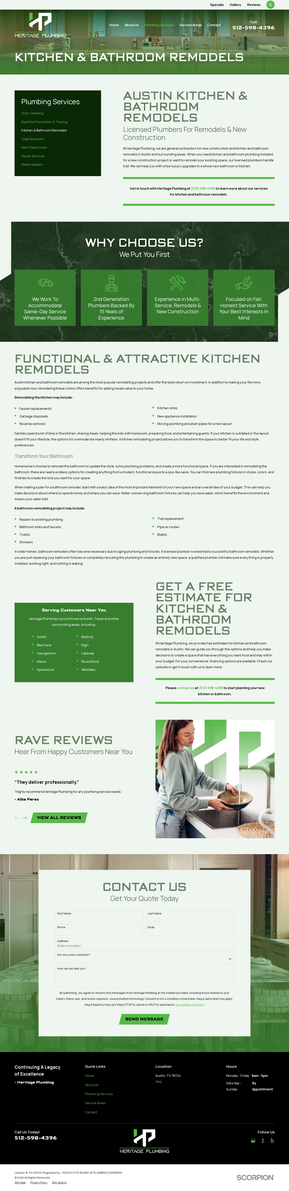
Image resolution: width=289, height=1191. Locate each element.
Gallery (235, 4)
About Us (92, 1085)
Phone (61, 927)
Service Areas (95, 1103)
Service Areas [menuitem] (190, 25)
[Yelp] (272, 1140)
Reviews (253, 4)
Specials (217, 4)
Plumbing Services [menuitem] (159, 25)
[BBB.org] (262, 1140)
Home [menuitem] (114, 25)
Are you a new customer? (73, 955)
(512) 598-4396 (203, 188)
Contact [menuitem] (214, 25)
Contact (91, 1112)
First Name (64, 913)
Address (62, 941)
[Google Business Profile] (253, 1140)
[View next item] (24, 818)
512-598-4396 (253, 27)
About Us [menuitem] (132, 25)
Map (159, 1081)
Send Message (144, 1019)
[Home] (40, 25)
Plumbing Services (99, 1094)
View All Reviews (59, 817)
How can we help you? (71, 968)
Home (89, 1075)
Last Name (155, 913)
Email (151, 927)
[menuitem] (57, 113)
